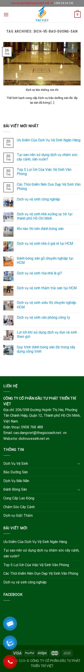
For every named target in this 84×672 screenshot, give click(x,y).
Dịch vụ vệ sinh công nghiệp (38, 199)
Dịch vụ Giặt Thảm (18, 515)
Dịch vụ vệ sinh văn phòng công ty (43, 317)
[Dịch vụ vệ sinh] (42, 14)
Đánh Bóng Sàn (15, 489)
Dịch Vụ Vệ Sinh (15, 463)
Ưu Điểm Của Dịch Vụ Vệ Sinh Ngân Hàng (48, 140)
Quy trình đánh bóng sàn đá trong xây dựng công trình (46, 349)
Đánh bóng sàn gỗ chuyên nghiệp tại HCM (45, 260)
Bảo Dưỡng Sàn (15, 472)
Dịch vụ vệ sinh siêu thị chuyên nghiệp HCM (46, 304)
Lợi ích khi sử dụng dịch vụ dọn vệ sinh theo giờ (47, 334)
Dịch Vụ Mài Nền (16, 481)
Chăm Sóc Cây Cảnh (19, 507)
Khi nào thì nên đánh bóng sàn (40, 229)
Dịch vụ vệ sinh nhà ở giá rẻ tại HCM (45, 243)
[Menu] (6, 14)
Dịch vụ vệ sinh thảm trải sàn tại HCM (47, 288)
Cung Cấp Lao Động (18, 498)
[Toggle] (79, 463)
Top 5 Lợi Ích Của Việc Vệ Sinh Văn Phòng (44, 171)
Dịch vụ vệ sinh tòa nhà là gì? (39, 273)
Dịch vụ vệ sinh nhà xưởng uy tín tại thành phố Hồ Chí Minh (44, 216)
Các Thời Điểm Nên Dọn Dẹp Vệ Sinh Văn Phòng (49, 186)
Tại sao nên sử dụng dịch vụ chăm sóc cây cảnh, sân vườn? (47, 157)
